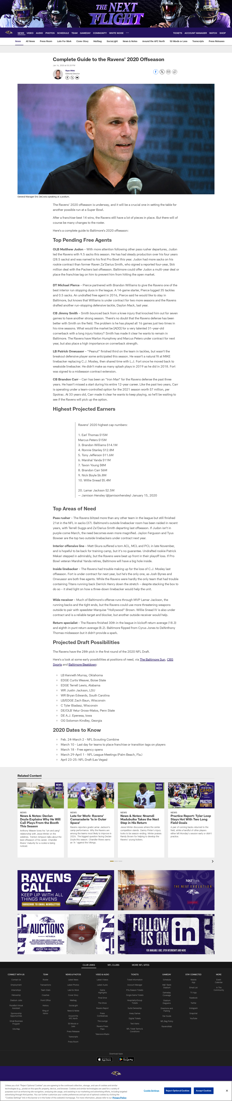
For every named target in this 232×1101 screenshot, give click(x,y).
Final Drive (102, 998)
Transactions (45, 985)
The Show (102, 1003)
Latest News (73, 979)
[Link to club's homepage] (9, 32)
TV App (193, 992)
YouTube (193, 1018)
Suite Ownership (135, 1008)
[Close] (226, 1090)
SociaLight (73, 1005)
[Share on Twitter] (162, 73)
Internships (16, 990)
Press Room (73, 1042)
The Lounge (102, 1021)
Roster (45, 979)
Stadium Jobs (16, 1000)
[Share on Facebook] (155, 73)
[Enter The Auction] (66, 934)
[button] (112, 861)
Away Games (134, 1013)
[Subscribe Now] (66, 890)
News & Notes (73, 1011)
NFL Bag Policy (167, 1021)
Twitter (193, 1003)
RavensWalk (167, 1026)
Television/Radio (102, 1034)
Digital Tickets (135, 1018)
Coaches (45, 995)
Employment (16, 985)
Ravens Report (102, 1008)
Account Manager (134, 985)
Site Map (16, 1029)
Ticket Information (135, 979)
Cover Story (73, 995)
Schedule (167, 979)
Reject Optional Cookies (177, 1090)
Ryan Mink (70, 70)
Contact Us (16, 979)
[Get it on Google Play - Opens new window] (126, 1061)
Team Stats (45, 990)
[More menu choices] (127, 32)
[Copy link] (174, 72)
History (46, 1005)
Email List (193, 987)
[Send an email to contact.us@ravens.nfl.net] (77, 78)
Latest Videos (102, 979)
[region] (116, 1091)
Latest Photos (73, 985)
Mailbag (73, 1000)
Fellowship (16, 995)
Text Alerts (134, 1023)
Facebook (193, 998)
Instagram (193, 1008)
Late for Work (73, 990)
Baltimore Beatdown (82, 664)
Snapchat (193, 1013)
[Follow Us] (166, 934)
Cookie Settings (151, 1090)
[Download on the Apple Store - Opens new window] (104, 1059)
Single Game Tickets (134, 995)
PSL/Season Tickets (134, 990)
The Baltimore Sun (152, 659)
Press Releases (73, 1031)
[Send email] (168, 73)
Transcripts (73, 1036)
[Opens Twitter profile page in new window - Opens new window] (72, 78)
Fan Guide (167, 1016)
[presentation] (213, 861)
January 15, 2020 (144, 495)
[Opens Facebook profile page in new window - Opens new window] (67, 78)
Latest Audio (102, 985)
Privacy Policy (119, 1097)
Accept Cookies (203, 1090)
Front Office (46, 1000)
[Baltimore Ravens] (116, 1074)
